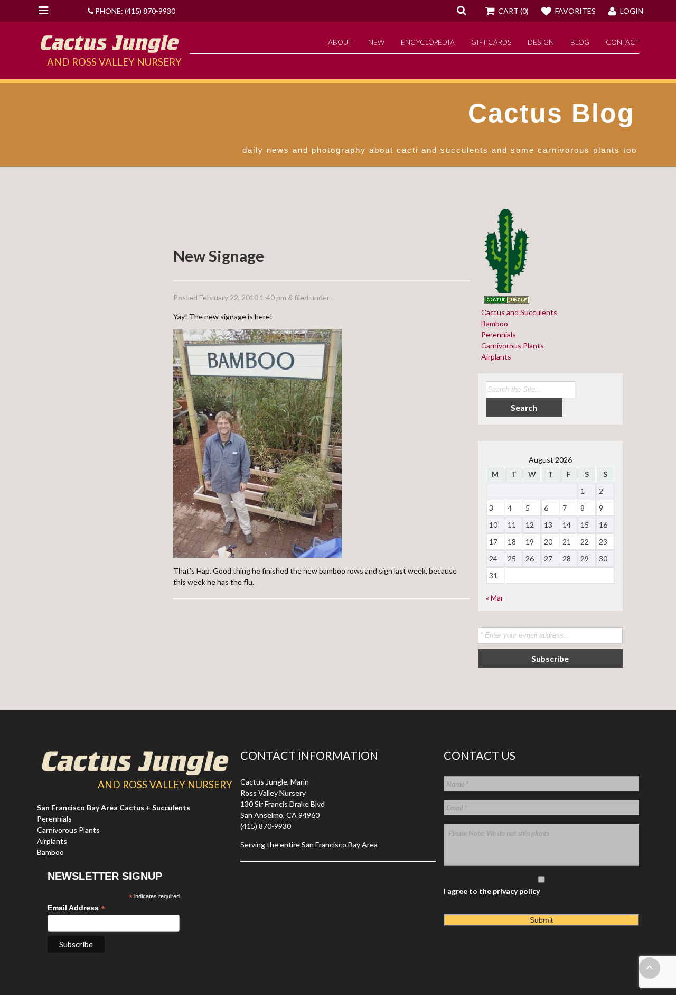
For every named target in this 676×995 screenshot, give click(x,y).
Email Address (76, 908)
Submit (541, 920)
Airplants (494, 356)
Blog (579, 42)
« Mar (494, 597)
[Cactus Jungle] (109, 49)
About (340, 42)
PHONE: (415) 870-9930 (134, 10)
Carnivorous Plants (511, 345)
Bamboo (493, 323)
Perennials (497, 334)
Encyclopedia (428, 42)
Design (541, 42)
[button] (461, 10)
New (376, 42)
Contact (622, 42)
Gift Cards (491, 42)
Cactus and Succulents (517, 312)
